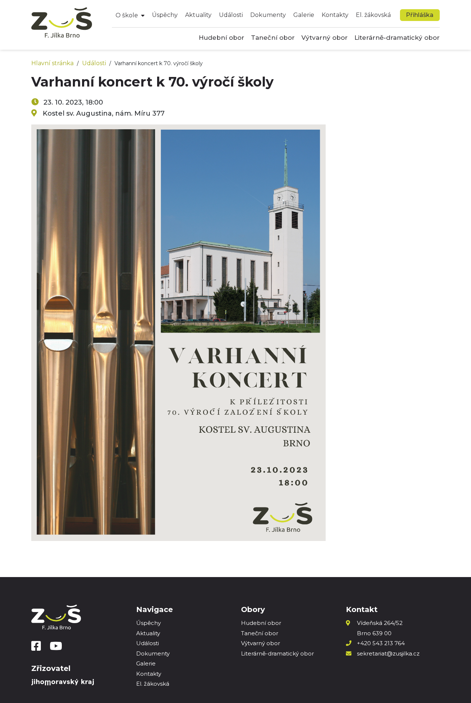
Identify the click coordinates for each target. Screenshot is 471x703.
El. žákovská (373, 14)
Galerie (303, 14)
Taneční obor (273, 37)
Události (231, 14)
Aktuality (198, 14)
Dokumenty (268, 14)
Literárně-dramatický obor (397, 37)
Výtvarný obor (324, 37)
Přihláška (419, 14)
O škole (127, 15)
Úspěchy (165, 14)
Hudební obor (221, 37)
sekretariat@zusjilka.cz (388, 653)
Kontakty (335, 14)
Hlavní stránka (52, 63)
